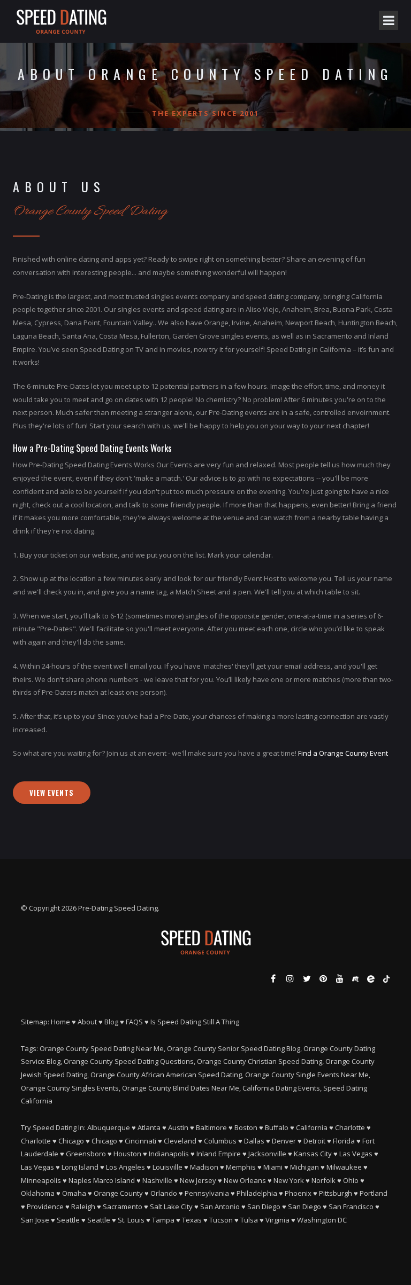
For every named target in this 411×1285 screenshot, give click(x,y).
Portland (373, 1193)
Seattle (68, 1220)
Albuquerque (108, 1127)
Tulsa (249, 1220)
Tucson (221, 1220)
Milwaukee (344, 1167)
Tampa (163, 1220)
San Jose (35, 1220)
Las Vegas (355, 1153)
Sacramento (122, 1206)
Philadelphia (257, 1193)
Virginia (277, 1220)
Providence (45, 1206)
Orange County (118, 1193)
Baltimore (211, 1127)
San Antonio (220, 1206)
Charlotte (350, 1127)
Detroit (314, 1141)
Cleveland (180, 1141)
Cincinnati (140, 1141)
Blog (111, 1022)
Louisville (167, 1167)
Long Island (80, 1167)
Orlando (163, 1193)
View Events (51, 792)
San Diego (263, 1206)
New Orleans (245, 1180)
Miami (273, 1167)
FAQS (134, 1022)
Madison (204, 1167)
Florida (344, 1141)
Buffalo (276, 1127)
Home (60, 1022)
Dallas (254, 1141)
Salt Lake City (171, 1206)
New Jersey (198, 1180)
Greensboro (86, 1153)
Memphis (241, 1167)
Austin (178, 1127)
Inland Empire (218, 1153)
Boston (245, 1127)
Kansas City (313, 1153)
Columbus (220, 1141)
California (312, 1127)
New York (288, 1180)
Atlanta (149, 1127)
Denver (284, 1141)
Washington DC (322, 1220)
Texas (192, 1220)
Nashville (157, 1180)
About (87, 1022)
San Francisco (351, 1206)
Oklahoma (38, 1193)
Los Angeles (125, 1167)
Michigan (304, 1167)
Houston (127, 1153)
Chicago (71, 1141)
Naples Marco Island (101, 1180)
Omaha (74, 1193)
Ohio (351, 1180)
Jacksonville (267, 1153)
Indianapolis (169, 1153)
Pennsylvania (207, 1193)
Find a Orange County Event (343, 753)
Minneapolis (41, 1180)
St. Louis (131, 1220)
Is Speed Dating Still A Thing (194, 1022)
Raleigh (83, 1206)
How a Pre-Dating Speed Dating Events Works (92, 448)
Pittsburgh (335, 1193)
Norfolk (323, 1180)
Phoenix (298, 1193)
